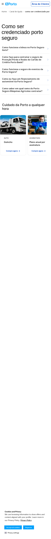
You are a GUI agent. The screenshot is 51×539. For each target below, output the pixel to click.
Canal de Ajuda (16, 11)
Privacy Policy (26, 520)
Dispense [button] (28, 527)
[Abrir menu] (2, 4)
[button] (12, 533)
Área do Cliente (40, 4)
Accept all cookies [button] (13, 527)
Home (4, 11)
